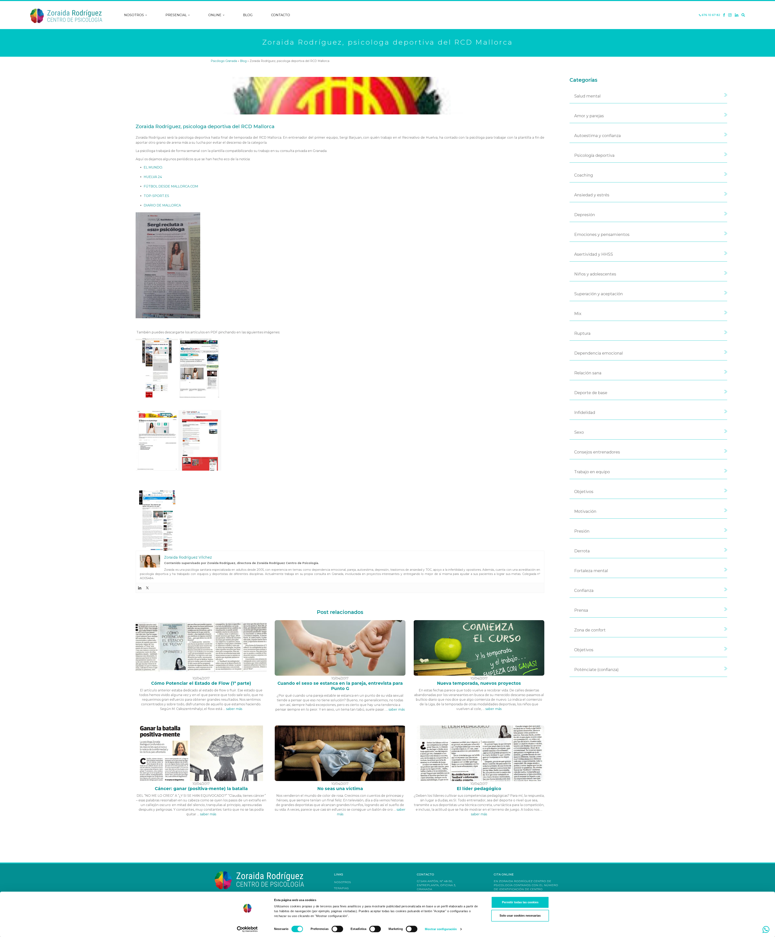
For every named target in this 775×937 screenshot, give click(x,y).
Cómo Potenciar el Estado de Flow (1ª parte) (201, 683)
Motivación (585, 511)
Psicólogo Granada (224, 61)
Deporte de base (590, 392)
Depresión (584, 214)
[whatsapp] (766, 929)
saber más (234, 709)
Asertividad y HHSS (593, 254)
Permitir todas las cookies (520, 902)
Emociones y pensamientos (601, 234)
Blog (248, 15)
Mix (577, 313)
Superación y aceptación (598, 293)
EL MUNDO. (153, 167)
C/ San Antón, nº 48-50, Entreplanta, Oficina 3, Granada (436, 885)
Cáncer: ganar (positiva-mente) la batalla (201, 788)
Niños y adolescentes (595, 274)
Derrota (582, 551)
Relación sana (587, 373)
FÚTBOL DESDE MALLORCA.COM (171, 186)
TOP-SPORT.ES (156, 196)
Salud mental (587, 96)
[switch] (337, 929)
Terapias (341, 888)
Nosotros (134, 15)
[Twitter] (147, 588)
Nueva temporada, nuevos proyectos (479, 683)
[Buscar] (743, 15)
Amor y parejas (589, 115)
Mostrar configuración (441, 929)
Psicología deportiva (594, 155)
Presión (582, 531)
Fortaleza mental (591, 570)
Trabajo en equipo (592, 471)
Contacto (280, 15)
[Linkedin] (736, 15)
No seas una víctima (340, 788)
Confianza (584, 590)
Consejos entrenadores (597, 452)
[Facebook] (724, 15)
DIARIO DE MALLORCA (162, 205)
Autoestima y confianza (597, 135)
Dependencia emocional (598, 353)
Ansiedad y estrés (591, 195)
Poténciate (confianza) (596, 669)
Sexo (579, 432)
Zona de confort (590, 630)
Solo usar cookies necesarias (520, 915)
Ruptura (582, 333)
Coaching (583, 175)
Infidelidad (584, 412)
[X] (730, 15)
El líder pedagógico (479, 788)
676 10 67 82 (710, 15)
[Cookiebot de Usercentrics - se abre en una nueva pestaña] (247, 929)
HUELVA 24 (153, 177)
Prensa (581, 610)
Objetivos (583, 491)
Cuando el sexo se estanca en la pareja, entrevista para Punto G (340, 686)
